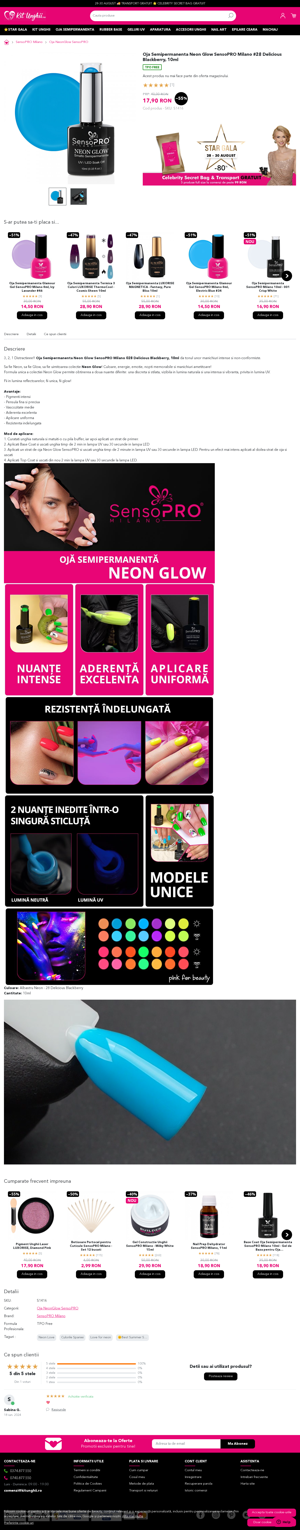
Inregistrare (193, 1477)
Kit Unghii (41, 30)
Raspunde (59, 1409)
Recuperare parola (198, 1483)
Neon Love (46, 1337)
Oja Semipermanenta (75, 30)
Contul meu (193, 1470)
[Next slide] (287, 276)
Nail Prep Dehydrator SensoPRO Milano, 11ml (209, 1246)
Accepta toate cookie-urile (271, 1512)
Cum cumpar (138, 1470)
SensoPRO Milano (29, 42)
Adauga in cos (32, 315)
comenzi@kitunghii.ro (23, 1491)
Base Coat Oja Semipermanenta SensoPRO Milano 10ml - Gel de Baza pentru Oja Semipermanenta (268, 1246)
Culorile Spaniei (72, 1337)
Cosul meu (137, 1477)
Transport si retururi (143, 1490)
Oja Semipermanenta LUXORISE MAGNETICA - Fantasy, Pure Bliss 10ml (150, 287)
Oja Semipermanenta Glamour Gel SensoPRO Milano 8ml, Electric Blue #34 (209, 287)
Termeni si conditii (87, 1470)
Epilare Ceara (244, 30)
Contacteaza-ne (252, 1470)
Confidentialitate (86, 1477)
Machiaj (270, 30)
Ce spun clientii (55, 334)
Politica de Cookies (88, 1483)
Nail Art (219, 30)
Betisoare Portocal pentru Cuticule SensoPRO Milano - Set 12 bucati (91, 1246)
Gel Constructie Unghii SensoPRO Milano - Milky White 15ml (150, 1246)
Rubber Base (110, 30)
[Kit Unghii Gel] (25, 16)
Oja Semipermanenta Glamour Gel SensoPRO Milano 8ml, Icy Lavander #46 (32, 287)
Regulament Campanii (90, 1490)
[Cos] (293, 16)
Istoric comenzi (196, 1490)
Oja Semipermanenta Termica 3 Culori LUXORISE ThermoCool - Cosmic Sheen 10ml (91, 287)
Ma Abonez (238, 1444)
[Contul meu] (283, 16)
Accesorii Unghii (191, 30)
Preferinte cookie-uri (19, 1523)
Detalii (31, 334)
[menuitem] (57, 196)
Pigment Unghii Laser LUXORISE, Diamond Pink (32, 1246)
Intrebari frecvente (254, 1477)
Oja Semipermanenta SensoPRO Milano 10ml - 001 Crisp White (268, 287)
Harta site (247, 1483)
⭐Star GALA (15, 30)
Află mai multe (132, 1516)
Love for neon (100, 1337)
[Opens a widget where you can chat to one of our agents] (283, 1522)
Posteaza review (221, 1376)
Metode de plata (141, 1483)
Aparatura (160, 30)
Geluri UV (136, 30)
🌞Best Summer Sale (133, 1337)
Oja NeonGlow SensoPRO (68, 42)
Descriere (11, 334)
